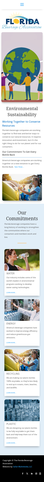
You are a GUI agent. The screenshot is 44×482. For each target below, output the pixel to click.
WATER (10, 273)
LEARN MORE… (11, 292)
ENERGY (11, 323)
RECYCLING (13, 373)
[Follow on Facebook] (22, 473)
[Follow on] (40, 473)
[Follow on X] (27, 473)
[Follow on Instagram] (36, 473)
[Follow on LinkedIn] (32, 473)
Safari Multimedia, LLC (22, 466)
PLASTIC (11, 424)
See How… (19, 166)
